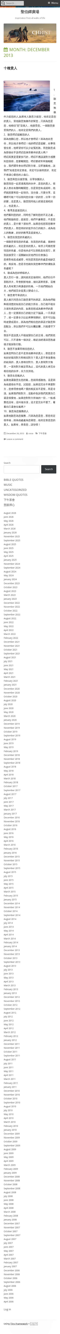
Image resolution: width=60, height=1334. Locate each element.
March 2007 (10, 1258)
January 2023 (10, 598)
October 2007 (10, 1231)
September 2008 (12, 1188)
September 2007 (12, 1235)
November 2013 (12, 954)
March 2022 (10, 634)
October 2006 (10, 1278)
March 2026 (10, 528)
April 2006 (9, 1301)
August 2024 (10, 571)
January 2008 (10, 1219)
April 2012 (9, 1028)
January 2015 (10, 899)
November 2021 (12, 645)
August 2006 (10, 1285)
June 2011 (9, 1067)
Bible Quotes (13, 480)
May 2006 (9, 1297)
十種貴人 (10, 68)
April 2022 (9, 630)
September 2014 (12, 915)
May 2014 (9, 930)
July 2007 (8, 1242)
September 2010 (12, 1102)
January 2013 (10, 993)
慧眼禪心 (9, 505)
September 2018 (12, 762)
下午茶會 (43, 433)
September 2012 (12, 1008)
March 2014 (10, 938)
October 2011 (10, 1051)
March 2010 (10, 1121)
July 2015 (8, 876)
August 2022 (10, 618)
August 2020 (10, 700)
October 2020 (10, 696)
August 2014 (10, 919)
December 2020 (12, 688)
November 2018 (12, 758)
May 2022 (9, 626)
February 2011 (11, 1083)
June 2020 (9, 708)
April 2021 (9, 673)
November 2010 (12, 1094)
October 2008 (10, 1184)
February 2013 (11, 989)
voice (30, 433)
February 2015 (11, 895)
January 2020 (10, 719)
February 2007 (11, 1262)
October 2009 (10, 1141)
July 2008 (8, 1196)
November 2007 (12, 1227)
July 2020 (8, 704)
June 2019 (9, 743)
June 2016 (9, 833)
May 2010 (9, 1114)
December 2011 (12, 1043)
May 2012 (9, 1024)
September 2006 (12, 1282)
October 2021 (10, 649)
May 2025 (9, 552)
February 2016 (11, 848)
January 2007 (10, 1266)
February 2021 (11, 680)
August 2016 (10, 829)
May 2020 (9, 712)
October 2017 (10, 786)
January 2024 (10, 579)
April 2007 (9, 1254)
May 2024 (9, 575)
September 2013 (12, 961)
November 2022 (12, 606)
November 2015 (12, 860)
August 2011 (10, 1059)
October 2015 (10, 864)
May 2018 (9, 770)
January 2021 (10, 684)
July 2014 (8, 922)
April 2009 (9, 1160)
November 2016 (12, 821)
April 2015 (9, 887)
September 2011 (12, 1055)
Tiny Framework (19, 1324)
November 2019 (12, 727)
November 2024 (12, 563)
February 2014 (11, 942)
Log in (7, 1309)
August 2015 (10, 872)
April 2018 (9, 774)
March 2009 (10, 1165)
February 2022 (11, 637)
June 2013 (9, 973)
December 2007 (12, 1223)
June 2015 (9, 879)
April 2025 (9, 555)
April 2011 (9, 1075)
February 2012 (11, 1036)
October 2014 (10, 911)
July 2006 (8, 1289)
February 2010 (11, 1125)
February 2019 (11, 751)
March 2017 (10, 809)
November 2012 (12, 1001)
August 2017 (10, 794)
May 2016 (9, 837)
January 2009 (10, 1172)
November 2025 (12, 536)
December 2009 (12, 1133)
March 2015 (10, 891)
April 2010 (9, 1118)
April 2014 (9, 934)
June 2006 (9, 1293)
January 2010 (10, 1129)
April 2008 (9, 1207)
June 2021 (9, 665)
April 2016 (9, 840)
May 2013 (9, 977)
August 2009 (10, 1149)
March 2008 (10, 1211)
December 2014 (12, 903)
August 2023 (10, 591)
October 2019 (10, 731)
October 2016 (10, 825)
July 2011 (8, 1063)
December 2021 (12, 641)
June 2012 (9, 1020)
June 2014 (9, 926)
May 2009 (9, 1157)
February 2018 (11, 782)
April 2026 (9, 524)
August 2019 (10, 739)
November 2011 (12, 1047)
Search (7, 462)
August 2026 (10, 512)
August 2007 (10, 1239)
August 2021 (10, 657)
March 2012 (10, 1032)
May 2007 (9, 1250)
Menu (54, 3)
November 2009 (12, 1137)
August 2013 (10, 965)
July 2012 (8, 1016)
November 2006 (12, 1274)
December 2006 (12, 1270)
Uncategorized (15, 490)
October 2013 (10, 958)
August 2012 (10, 1012)
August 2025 (10, 544)
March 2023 (10, 594)
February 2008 (11, 1215)
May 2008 (9, 1203)
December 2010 (12, 1090)
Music (8, 485)
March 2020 (10, 716)
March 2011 (10, 1078)
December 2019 (12, 723)
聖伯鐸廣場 (30, 11)
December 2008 (12, 1176)
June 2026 (9, 516)
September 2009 (12, 1145)
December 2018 (12, 755)
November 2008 (12, 1180)
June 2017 (9, 801)
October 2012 (10, 1004)
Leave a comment (15, 439)
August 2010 (10, 1106)
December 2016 (12, 817)
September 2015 (12, 868)
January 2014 (10, 946)
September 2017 (12, 790)
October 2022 (10, 610)
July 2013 (8, 969)
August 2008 (10, 1192)
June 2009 (9, 1153)
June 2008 (9, 1200)
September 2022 (12, 614)
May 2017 (9, 805)
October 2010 (10, 1098)
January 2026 (10, 532)
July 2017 (8, 797)
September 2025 (12, 540)
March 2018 (10, 778)
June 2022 (9, 622)
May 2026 (9, 520)
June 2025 (9, 548)
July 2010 (8, 1110)
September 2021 (12, 653)
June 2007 (9, 1246)
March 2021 (10, 676)
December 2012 (12, 997)
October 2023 (10, 587)
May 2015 (9, 883)
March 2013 (10, 985)
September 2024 (12, 567)
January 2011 (10, 1086)
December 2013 (12, 950)
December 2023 (12, 583)
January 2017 (10, 813)
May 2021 (9, 669)
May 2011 (9, 1071)
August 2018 (10, 766)
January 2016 (10, 852)
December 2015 (12, 856)
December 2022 (12, 602)
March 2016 (10, 844)
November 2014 (12, 907)
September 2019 (12, 735)
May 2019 (9, 747)
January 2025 (10, 559)
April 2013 (9, 981)
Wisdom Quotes (15, 495)
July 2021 (8, 661)
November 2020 (12, 692)
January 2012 (10, 1040)
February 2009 (11, 1168)
